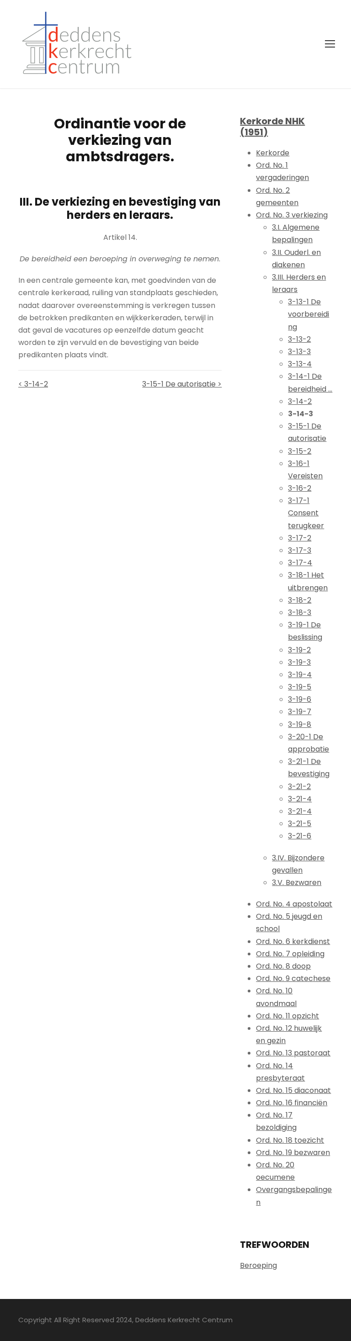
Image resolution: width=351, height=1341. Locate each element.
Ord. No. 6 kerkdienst (293, 941)
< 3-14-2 (33, 384)
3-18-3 (299, 612)
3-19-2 (299, 650)
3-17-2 (299, 538)
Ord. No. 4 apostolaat (294, 904)
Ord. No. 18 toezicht (290, 1140)
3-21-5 (299, 823)
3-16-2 (299, 488)
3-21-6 (299, 836)
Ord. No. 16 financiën (291, 1102)
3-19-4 (300, 674)
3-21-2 (299, 786)
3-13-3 (299, 351)
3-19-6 (299, 699)
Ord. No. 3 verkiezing (292, 215)
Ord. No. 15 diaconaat (293, 1090)
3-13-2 (299, 339)
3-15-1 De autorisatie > (182, 384)
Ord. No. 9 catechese (293, 978)
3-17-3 (299, 550)
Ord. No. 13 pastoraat (293, 1053)
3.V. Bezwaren (296, 882)
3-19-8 (299, 724)
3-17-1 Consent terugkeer (306, 512)
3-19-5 (299, 687)
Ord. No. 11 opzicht (287, 1016)
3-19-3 (299, 662)
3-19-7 (299, 711)
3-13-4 (300, 364)
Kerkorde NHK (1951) (272, 126)
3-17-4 (300, 562)
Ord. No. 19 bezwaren (293, 1152)
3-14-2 (300, 401)
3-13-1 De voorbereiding (308, 314)
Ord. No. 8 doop (283, 966)
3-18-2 (299, 600)
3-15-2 (299, 451)
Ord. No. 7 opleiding (290, 954)
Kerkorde (272, 153)
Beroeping (258, 1265)
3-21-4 (300, 799)
